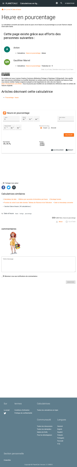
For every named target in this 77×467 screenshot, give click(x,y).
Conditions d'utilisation (21, 410)
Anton (61, 222)
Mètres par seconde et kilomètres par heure (33, 199)
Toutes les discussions (44, 426)
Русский (60, 441)
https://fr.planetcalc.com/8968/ (12, 84)
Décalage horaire (55, 199)
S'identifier (69, 3)
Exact (45, 128)
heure (16, 213)
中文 (58, 444)
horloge (22, 213)
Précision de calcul (44, 126)
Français (60, 435)
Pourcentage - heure (12, 97)
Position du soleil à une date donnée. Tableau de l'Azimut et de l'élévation (28, 202)
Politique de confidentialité (23, 413)
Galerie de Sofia (42, 432)
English (59, 429)
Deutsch (60, 426)
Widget (69, 150)
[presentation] (42, 144)
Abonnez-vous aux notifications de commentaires (21, 276)
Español (60, 432)
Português (60, 438)
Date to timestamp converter (63, 202)
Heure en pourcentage (33, 53)
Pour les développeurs (44, 435)
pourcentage (28, 213)
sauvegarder (57, 150)
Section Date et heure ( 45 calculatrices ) (17, 206)
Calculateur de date (10, 199)
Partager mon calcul (11, 183)
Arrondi (53, 128)
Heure (24, 117)
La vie (8, 9)
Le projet (7, 410)
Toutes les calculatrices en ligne (47, 410)
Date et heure (16, 9)
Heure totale (8, 126)
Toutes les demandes (44, 429)
